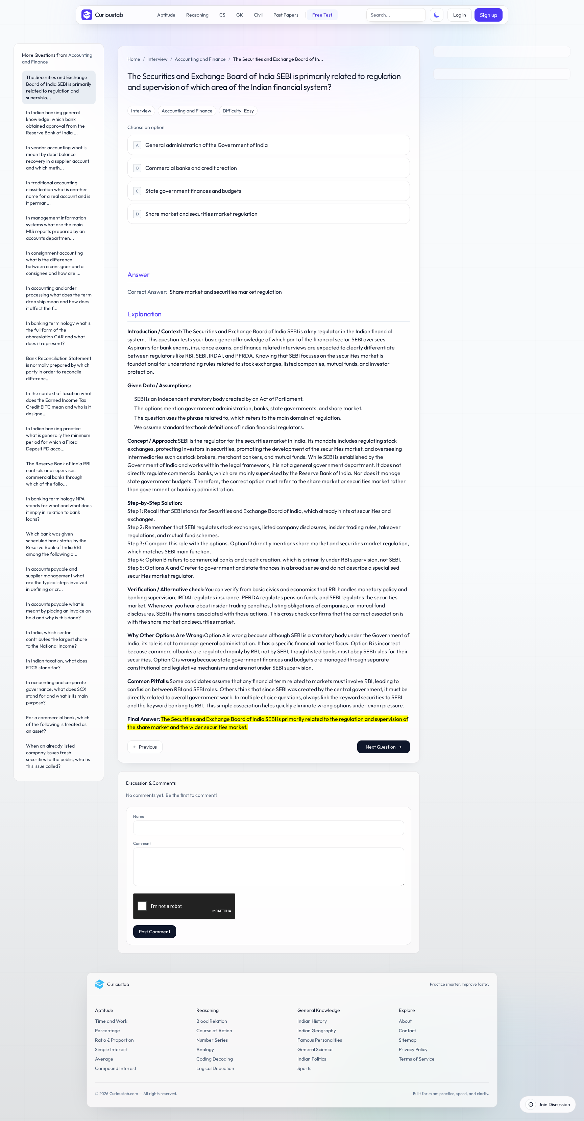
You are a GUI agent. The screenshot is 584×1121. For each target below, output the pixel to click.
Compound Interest (115, 1068)
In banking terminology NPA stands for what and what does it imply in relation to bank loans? (59, 509)
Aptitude (166, 15)
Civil (258, 15)
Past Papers (285, 15)
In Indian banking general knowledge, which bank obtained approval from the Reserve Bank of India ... (55, 122)
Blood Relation (211, 1021)
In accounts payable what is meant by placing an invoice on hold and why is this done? (58, 611)
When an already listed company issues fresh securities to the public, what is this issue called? (58, 756)
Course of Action (214, 1030)
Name (138, 816)
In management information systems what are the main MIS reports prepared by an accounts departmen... (56, 228)
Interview (157, 59)
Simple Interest (111, 1049)
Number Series (212, 1040)
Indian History (312, 1021)
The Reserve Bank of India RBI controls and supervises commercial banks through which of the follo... (58, 474)
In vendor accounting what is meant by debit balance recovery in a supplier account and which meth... (57, 158)
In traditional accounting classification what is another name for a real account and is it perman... (58, 193)
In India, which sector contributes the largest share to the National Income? (56, 639)
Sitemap (407, 1040)
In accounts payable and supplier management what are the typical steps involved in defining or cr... (56, 579)
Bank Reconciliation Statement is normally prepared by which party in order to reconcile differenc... (58, 368)
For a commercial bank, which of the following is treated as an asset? (58, 724)
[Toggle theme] (436, 15)
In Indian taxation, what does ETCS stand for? (56, 664)
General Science (315, 1049)
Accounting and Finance (200, 59)
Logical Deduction (215, 1068)
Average (104, 1059)
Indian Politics (311, 1059)
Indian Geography (316, 1030)
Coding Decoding (214, 1059)
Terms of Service (417, 1059)
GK (239, 15)
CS (222, 15)
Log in (459, 15)
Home (133, 59)
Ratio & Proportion (114, 1040)
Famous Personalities (319, 1040)
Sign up (488, 14)
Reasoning (197, 15)
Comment (142, 843)
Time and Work (111, 1021)
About (405, 1021)
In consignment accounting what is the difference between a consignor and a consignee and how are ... (54, 263)
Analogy (205, 1049)
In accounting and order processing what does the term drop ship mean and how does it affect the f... (59, 298)
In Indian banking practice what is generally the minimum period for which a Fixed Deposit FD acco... (58, 438)
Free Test (322, 15)
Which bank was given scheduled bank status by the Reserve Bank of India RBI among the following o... (56, 544)
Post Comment (154, 932)
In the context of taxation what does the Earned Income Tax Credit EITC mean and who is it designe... (59, 403)
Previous (145, 747)
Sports (304, 1068)
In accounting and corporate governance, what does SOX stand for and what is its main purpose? (57, 692)
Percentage (107, 1030)
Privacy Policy (413, 1049)
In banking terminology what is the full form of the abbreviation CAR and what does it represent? (58, 333)
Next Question (384, 747)
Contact (407, 1030)
